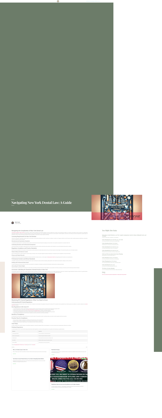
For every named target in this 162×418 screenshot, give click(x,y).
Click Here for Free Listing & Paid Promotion (93, 1)
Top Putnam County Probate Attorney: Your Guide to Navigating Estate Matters (28, 358)
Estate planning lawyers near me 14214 (110, 246)
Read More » (53, 354)
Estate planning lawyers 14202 (108, 264)
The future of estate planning (108, 268)
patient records (37, 310)
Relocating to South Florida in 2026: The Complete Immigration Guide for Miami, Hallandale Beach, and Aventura (124, 235)
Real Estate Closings (55, 349)
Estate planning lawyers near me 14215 (110, 250)
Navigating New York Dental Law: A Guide (20, 344)
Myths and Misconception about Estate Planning (112, 254)
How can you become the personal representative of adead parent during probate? (114, 274)
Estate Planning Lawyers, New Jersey (110, 257)
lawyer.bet (33, 344)
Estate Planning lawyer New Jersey (109, 261)
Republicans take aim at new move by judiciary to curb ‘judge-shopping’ (65, 384)
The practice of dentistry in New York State (18, 232)
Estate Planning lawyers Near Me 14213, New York (112, 239)
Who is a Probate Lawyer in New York (20, 349)
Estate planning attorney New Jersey (109, 243)
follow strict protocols (30, 309)
